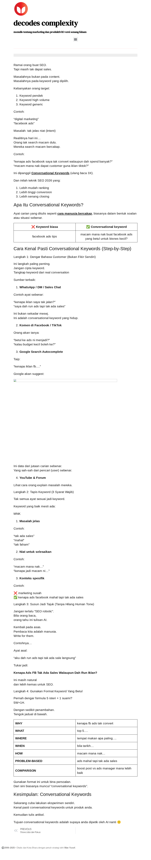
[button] (75, 39)
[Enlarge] (133, 382)
